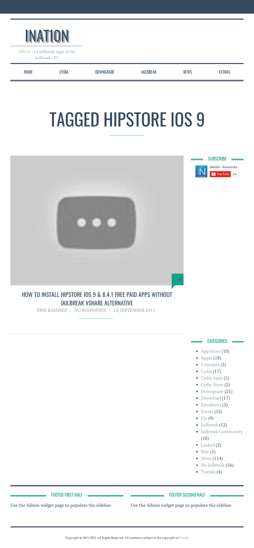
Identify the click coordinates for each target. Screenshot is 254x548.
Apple (206, 358)
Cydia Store (212, 384)
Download (211, 398)
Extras (224, 72)
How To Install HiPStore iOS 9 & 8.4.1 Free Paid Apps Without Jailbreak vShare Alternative (97, 298)
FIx (204, 418)
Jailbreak (149, 72)
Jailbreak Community (222, 431)
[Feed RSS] (196, 7)
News (187, 72)
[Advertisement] (153, 36)
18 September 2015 (134, 310)
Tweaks (208, 472)
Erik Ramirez (52, 310)
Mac (205, 451)
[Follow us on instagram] (219, 7)
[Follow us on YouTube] (230, 7)
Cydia (64, 72)
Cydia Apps (212, 378)
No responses (90, 310)
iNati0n (47, 35)
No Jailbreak (213, 465)
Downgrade (104, 72)
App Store (211, 351)
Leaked (208, 445)
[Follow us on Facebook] (207, 7)
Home (28, 72)
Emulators (211, 405)
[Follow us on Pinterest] (240, 7)
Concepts (210, 364)
